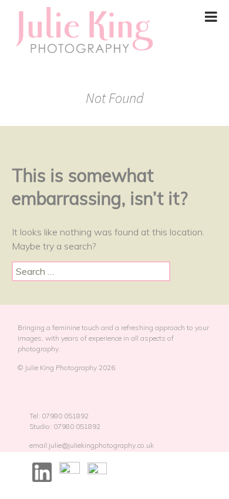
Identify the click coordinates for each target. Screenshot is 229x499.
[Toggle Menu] (211, 16)
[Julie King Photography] (84, 31)
